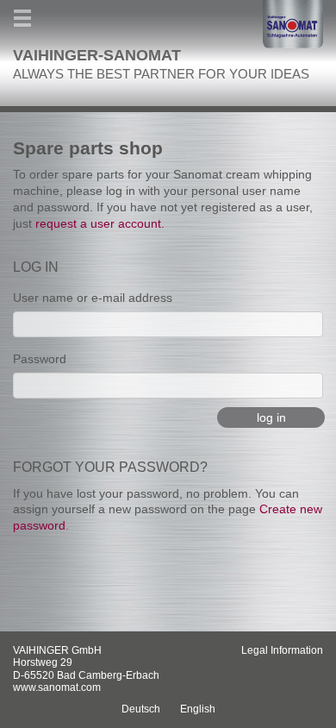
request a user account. (100, 223)
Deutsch (140, 709)
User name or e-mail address (92, 297)
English (197, 709)
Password (39, 359)
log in (271, 417)
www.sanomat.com (57, 687)
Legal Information (282, 650)
